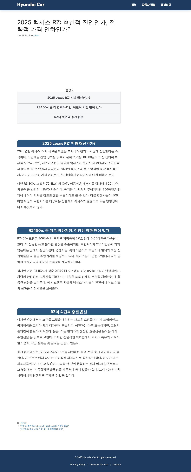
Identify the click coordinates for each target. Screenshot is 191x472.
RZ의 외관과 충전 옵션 (69, 117)
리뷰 (133, 5)
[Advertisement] (69, 59)
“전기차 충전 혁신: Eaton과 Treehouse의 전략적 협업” (44, 426)
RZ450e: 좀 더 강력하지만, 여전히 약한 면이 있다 (69, 107)
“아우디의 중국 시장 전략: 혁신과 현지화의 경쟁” (41, 429)
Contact (117, 464)
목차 (69, 90)
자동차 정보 (148, 5)
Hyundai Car (31, 5)
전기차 (23, 423)
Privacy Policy (77, 464)
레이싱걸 (166, 5)
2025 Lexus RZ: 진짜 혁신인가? (68, 97)
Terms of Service (99, 464)
